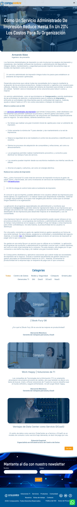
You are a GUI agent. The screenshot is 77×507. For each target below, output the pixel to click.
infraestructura (13, 181)
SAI (20, 236)
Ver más (68, 448)
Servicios (35, 494)
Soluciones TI (25, 494)
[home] (11, 3)
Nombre (6, 468)
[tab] (8, 276)
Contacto (50, 497)
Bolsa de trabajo (39, 497)
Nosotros (28, 497)
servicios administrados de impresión (21, 112)
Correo (41, 468)
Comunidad (54, 494)
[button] (74, 3)
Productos (44, 494)
